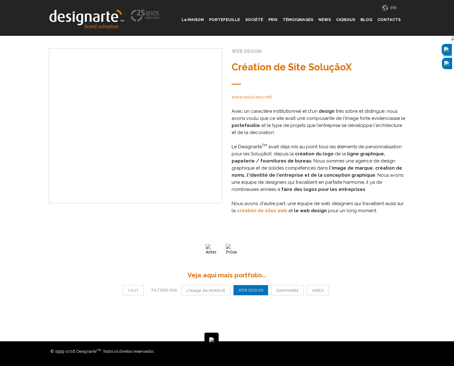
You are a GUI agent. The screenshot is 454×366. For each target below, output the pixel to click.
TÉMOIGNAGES (298, 19)
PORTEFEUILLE (224, 19)
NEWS (324, 19)
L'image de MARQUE (205, 290)
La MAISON (193, 19)
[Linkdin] (397, 351)
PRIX (272, 19)
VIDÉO (318, 290)
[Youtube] (402, 351)
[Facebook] (392, 351)
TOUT (133, 290)
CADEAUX (345, 19)
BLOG (366, 19)
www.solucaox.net (252, 97)
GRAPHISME (287, 290)
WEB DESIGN (250, 290)
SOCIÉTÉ (254, 19)
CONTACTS (389, 19)
